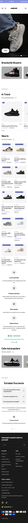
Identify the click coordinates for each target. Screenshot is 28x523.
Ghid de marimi (5, 471)
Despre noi (4, 453)
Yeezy (5, 50)
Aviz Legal (18, 453)
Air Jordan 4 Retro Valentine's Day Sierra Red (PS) (7, 261)
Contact (3, 456)
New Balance (16, 157)
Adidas (3, 124)
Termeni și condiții (20, 456)
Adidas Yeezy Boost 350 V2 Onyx (10, 126)
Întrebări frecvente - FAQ (6, 465)
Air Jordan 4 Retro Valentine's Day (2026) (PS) (19, 235)
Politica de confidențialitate (20, 460)
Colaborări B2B (5, 474)
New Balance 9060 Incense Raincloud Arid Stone (7, 183)
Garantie (4, 469)
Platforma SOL (19, 466)
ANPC (17, 463)
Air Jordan (3, 157)
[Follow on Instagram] (3, 503)
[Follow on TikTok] (7, 503)
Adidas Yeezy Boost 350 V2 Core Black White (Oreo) (7, 208)
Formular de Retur (6, 462)
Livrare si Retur (5, 459)
